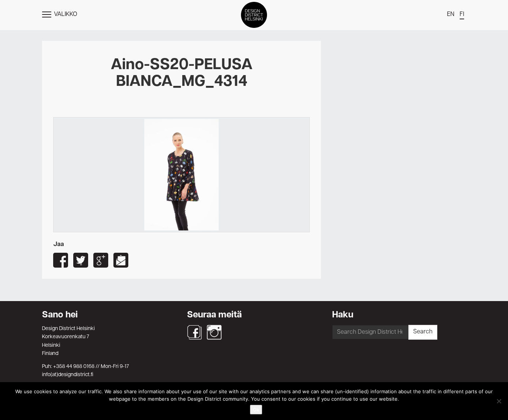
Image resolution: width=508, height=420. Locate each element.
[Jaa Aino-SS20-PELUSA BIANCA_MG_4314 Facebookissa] (60, 260)
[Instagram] (214, 332)
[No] (498, 401)
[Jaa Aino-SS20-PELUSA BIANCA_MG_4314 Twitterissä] (80, 260)
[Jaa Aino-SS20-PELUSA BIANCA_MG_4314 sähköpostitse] (120, 260)
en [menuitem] (450, 14)
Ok (256, 410)
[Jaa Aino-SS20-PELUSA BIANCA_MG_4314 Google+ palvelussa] (100, 260)
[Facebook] (194, 332)
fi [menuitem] (462, 14)
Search (423, 332)
